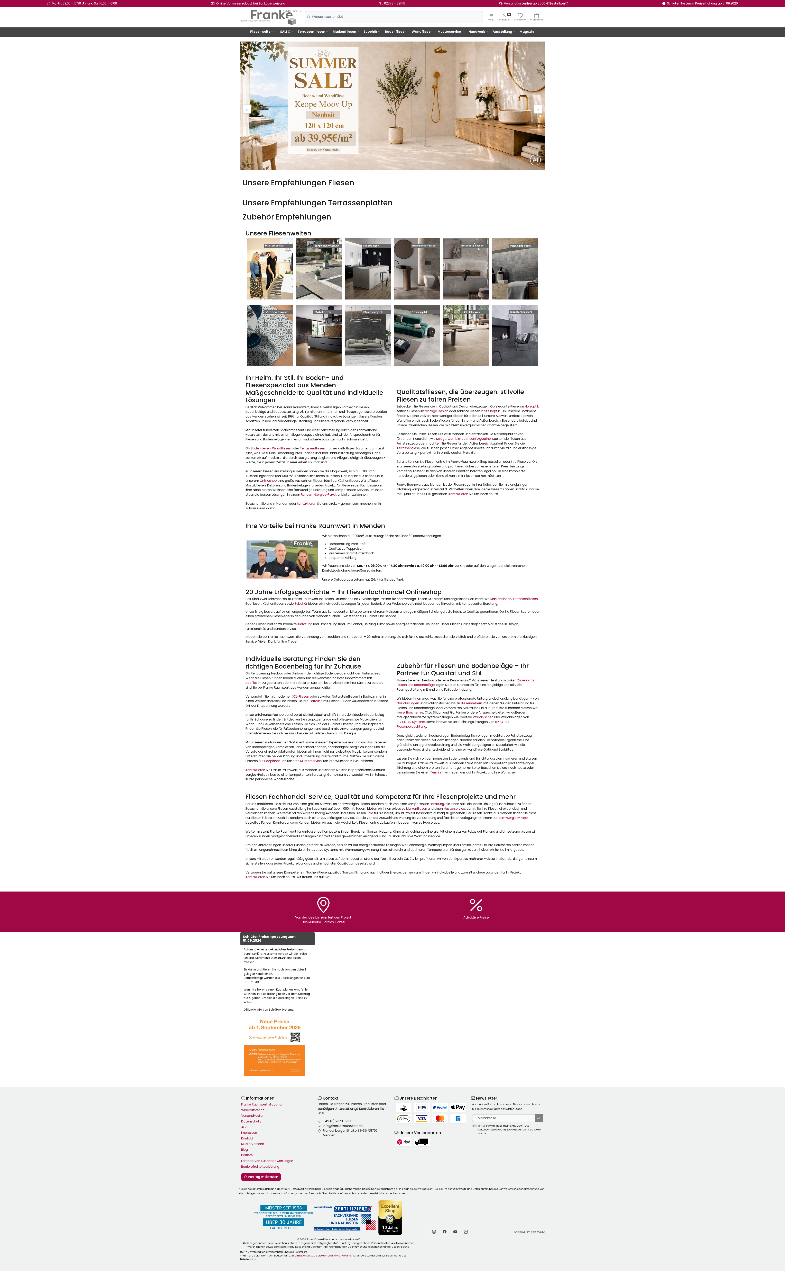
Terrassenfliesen (311, 31)
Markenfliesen (344, 31)
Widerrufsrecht (252, 1110)
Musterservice (449, 31)
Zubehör (370, 31)
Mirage (441, 439)
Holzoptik (532, 406)
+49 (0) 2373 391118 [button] (337, 1121)
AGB (244, 1127)
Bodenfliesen (396, 31)
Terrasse (316, 701)
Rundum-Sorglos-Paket (319, 494)
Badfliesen (253, 683)
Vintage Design (436, 411)
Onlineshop (268, 480)
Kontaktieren (458, 494)
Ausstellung (502, 31)
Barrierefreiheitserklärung (260, 1166)
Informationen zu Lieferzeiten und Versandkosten (322, 1255)
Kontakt (247, 1138)
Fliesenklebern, (472, 703)
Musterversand (252, 1144)
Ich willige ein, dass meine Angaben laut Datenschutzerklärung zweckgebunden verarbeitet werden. (509, 1129)
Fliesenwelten (261, 31)
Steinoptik (492, 411)
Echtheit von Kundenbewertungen (267, 1161)
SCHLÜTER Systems (411, 722)
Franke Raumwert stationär (262, 1104)
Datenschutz (251, 1121)
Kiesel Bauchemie (410, 712)
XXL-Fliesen (300, 696)
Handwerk (477, 31)
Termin (435, 772)
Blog (244, 1149)
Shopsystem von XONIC (529, 1232)
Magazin (527, 31)
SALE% (285, 31)
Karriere (247, 1155)
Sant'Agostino (480, 439)
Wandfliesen (422, 31)
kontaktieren (306, 503)
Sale (370, 813)
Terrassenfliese (408, 448)
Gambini (454, 439)
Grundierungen (408, 703)
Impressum (249, 1132)
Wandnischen (483, 717)
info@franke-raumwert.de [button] (343, 1126)
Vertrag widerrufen (262, 1177)
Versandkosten (252, 1115)
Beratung (305, 624)
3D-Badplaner (269, 761)
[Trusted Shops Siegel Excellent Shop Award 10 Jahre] (390, 1217)
